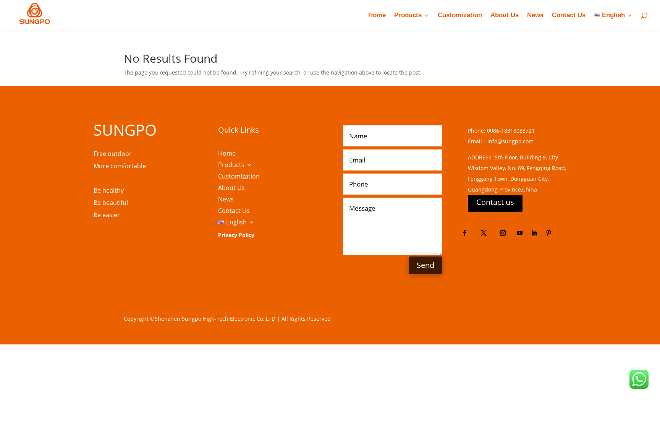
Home (377, 16)
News (535, 16)
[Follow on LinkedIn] (534, 233)
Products (408, 16)
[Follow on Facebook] (465, 233)
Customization (460, 16)
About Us (504, 16)
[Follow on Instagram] (503, 233)
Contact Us (569, 16)
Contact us (495, 202)
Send (425, 265)
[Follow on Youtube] (520, 233)
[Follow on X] (484, 233)
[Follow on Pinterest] (549, 233)
